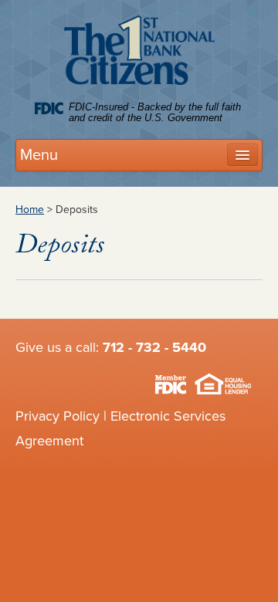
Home (29, 209)
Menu (39, 155)
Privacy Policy (57, 416)
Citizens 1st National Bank (139, 53)
